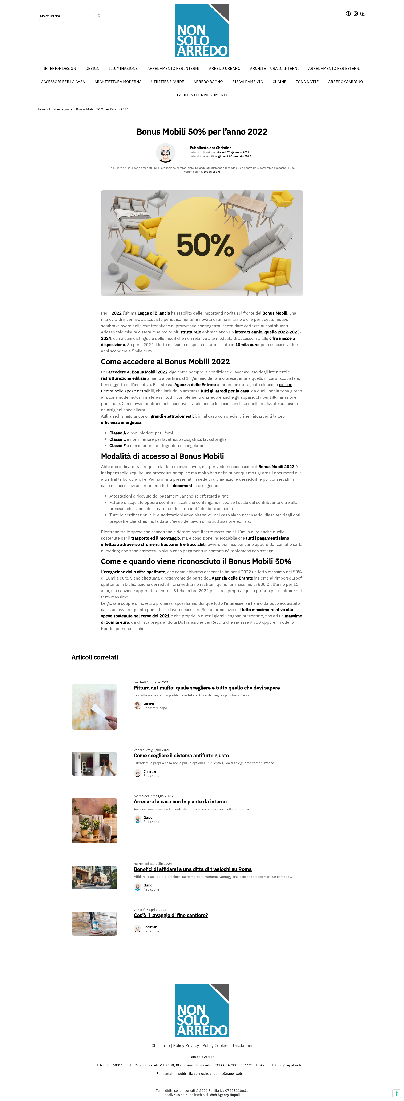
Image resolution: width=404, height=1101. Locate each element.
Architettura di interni (274, 68)
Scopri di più (211, 171)
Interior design (60, 68)
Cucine (279, 81)
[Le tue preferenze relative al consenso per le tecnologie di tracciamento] (397, 1094)
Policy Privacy (186, 1045)
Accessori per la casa (63, 81)
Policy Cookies (216, 1045)
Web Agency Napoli (225, 1095)
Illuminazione (123, 68)
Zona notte (307, 81)
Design (93, 68)
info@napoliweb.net (233, 1073)
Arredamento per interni (173, 68)
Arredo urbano (225, 68)
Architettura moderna (118, 81)
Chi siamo (161, 1045)
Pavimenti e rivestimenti (202, 95)
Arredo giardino (345, 81)
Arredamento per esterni (334, 68)
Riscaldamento (247, 81)
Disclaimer (243, 1045)
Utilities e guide (167, 81)
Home (41, 109)
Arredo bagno (208, 81)
